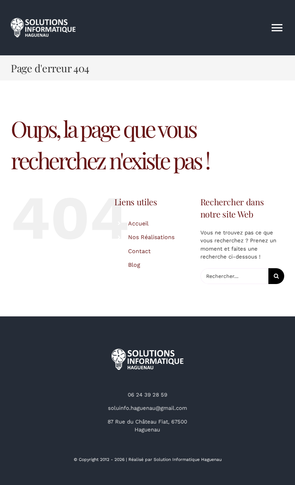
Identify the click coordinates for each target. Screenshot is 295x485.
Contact (139, 251)
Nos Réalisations (151, 237)
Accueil (138, 223)
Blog (134, 264)
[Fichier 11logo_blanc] (147, 351)
